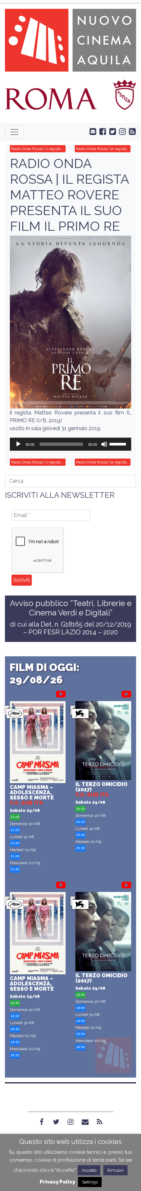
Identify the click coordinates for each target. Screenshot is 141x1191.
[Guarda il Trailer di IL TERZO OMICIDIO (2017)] (126, 693)
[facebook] (101, 131)
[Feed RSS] (131, 131)
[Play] (18, 444)
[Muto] (104, 444)
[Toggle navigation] (14, 132)
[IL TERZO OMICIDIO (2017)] (103, 741)
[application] (70, 444)
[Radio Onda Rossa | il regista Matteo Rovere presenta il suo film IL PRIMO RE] (70, 322)
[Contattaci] (91, 131)
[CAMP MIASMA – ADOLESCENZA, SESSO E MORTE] (38, 743)
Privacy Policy (57, 1182)
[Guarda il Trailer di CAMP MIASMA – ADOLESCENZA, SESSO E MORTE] (61, 693)
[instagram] (121, 131)
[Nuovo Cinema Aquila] (70, 40)
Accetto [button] (89, 1170)
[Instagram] (70, 1122)
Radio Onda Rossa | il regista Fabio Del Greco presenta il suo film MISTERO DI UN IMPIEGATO (38, 148)
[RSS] (99, 1122)
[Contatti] (84, 1122)
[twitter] (111, 131)
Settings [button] (90, 1182)
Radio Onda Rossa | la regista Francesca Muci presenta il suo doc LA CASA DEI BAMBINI (103, 148)
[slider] (119, 443)
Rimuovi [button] (115, 1170)
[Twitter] (56, 1122)
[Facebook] (41, 1122)
